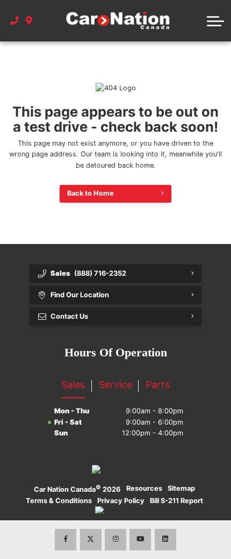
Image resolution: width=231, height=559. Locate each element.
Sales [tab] (73, 384)
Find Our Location (79, 295)
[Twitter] (91, 539)
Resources (144, 488)
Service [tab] (115, 384)
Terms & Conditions (59, 501)
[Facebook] (65, 539)
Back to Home (90, 193)
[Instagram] (115, 539)
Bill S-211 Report (176, 501)
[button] (215, 21)
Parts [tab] (158, 384)
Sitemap (181, 488)
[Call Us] (15, 21)
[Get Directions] (29, 21)
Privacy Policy (121, 501)
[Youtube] (140, 539)
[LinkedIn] (165, 539)
